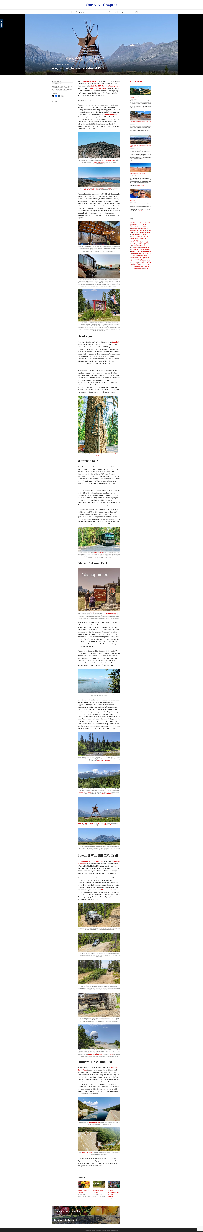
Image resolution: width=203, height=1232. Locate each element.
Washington (64, 91)
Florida (143, 238)
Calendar (108, 12)
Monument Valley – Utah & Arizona (137, 173)
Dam (65, 86)
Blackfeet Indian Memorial (85, 823)
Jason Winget (58, 81)
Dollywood (142, 234)
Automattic (115, 1230)
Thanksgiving (139, 259)
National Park (68, 89)
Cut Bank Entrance (110, 613)
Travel (75, 12)
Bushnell (143, 230)
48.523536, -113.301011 (106, 793)
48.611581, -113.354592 (104, 760)
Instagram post (91, 611)
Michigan (135, 247)
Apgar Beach (115, 694)
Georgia (134, 240)
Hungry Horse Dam (94, 1122)
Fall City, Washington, (99, 88)
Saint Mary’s (107, 825)
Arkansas (135, 228)
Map (115, 12)
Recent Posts (136, 81)
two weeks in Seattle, (90, 81)
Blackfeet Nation (102, 823)
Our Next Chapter (101, 4)
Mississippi (144, 247)
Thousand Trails (137, 261)
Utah (147, 261)
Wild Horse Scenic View (99, 162)
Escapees (135, 238)
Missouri (134, 249)
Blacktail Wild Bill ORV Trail (92, 861)
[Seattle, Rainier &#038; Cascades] (84, 1184)
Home (68, 12)
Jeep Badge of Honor (138, 244)
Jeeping (81, 12)
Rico (135, 253)
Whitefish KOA (98, 552)
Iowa (145, 242)
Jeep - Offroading (57, 64)
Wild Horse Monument (108, 160)
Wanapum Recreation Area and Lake (104, 188)
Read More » (144, 107)
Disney (134, 234)
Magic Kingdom (139, 246)
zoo (146, 268)
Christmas (137, 232)
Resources (89, 12)
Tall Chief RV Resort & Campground (105, 86)
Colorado (146, 232)
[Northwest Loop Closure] (99, 1184)
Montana (59, 89)
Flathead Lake (107, 890)
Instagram (122, 12)
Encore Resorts (136, 236)
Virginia (134, 263)
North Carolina (136, 251)
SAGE (111, 1054)
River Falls (143, 253)
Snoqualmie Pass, (111, 114)
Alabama (137, 227)
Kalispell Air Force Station (95, 1054)
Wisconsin (138, 268)
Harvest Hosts (144, 240)
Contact (130, 12)
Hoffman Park (136, 242)
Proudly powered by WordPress (93, 1230)
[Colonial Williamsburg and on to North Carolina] (114, 1184)
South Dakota (136, 257)
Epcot (146, 236)
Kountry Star (99, 12)
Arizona (145, 227)
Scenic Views (143, 255)
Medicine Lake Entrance (85, 792)
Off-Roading (56, 91)
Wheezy (136, 265)
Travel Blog (65, 64)
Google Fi (116, 342)
